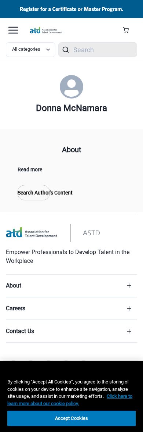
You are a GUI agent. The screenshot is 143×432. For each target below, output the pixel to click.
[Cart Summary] (128, 30)
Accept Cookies (71, 418)
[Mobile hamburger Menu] (13, 30)
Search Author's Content (34, 193)
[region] (71, 396)
